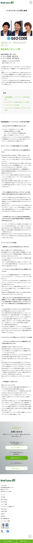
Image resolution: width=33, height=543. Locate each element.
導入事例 (3, 497)
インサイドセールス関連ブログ (8, 506)
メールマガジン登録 (5, 521)
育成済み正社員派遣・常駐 (20, 42)
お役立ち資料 (4, 511)
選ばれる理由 (4, 499)
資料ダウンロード (15, 458)
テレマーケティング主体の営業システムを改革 (17, 102)
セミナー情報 (4, 504)
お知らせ (3, 513)
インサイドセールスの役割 (12, 105)
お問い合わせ (15, 468)
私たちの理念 (4, 502)
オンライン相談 (15, 447)
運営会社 (3, 516)
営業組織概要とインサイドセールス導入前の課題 (17, 98)
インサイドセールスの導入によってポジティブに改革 (17, 109)
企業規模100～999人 (7, 42)
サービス (3, 494)
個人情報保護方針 (5, 518)
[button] (30, 2)
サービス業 (5, 45)
